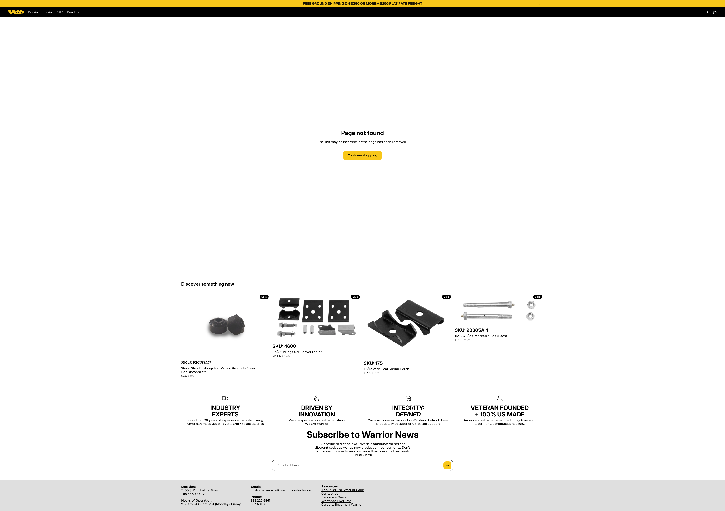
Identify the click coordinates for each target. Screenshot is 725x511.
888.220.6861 (260, 500)
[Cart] (715, 12)
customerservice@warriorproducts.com (281, 490)
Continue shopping (362, 155)
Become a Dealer (334, 497)
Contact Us (329, 493)
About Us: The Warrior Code (342, 490)
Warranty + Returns (336, 501)
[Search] (707, 12)
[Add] (264, 353)
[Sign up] (447, 465)
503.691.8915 (260, 504)
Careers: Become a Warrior (342, 504)
